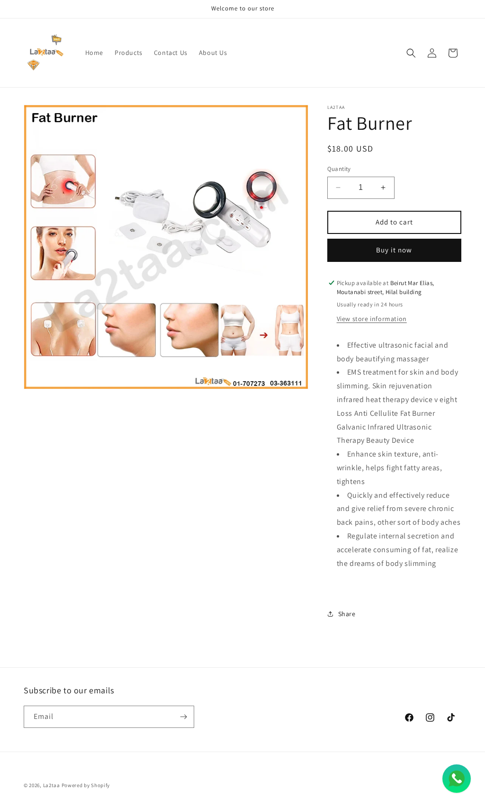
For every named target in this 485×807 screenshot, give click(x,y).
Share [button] (347, 614)
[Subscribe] (183, 717)
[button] (411, 53)
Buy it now (394, 249)
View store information (372, 318)
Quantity (339, 169)
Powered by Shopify (86, 785)
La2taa (51, 785)
